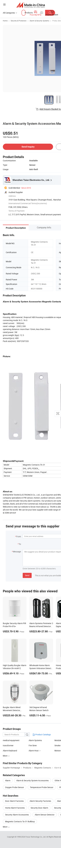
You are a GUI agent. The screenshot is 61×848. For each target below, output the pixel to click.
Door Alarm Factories (14, 801)
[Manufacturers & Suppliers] (30, 5)
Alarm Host (34, 750)
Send (27, 575)
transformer (8, 745)
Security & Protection (19, 21)
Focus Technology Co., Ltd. (36, 837)
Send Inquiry (28, 146)
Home (5, 21)
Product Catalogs (43, 734)
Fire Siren (33, 745)
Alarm (7, 780)
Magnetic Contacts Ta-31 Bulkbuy (20, 821)
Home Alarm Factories (15, 807)
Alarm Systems (35, 740)
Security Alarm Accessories (17, 814)
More (5, 826)
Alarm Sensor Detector (44, 814)
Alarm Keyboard (10, 750)
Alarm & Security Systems (39, 21)
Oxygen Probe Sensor (14, 787)
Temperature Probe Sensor (41, 787)
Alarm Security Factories (40, 801)
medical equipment (11, 740)
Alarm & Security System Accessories (32, 780)
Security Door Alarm (39, 807)
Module (57, 740)
